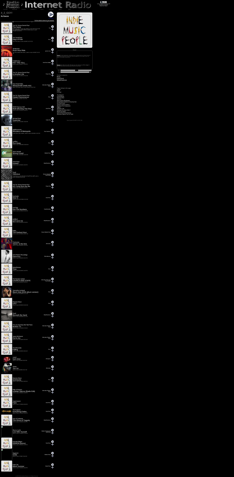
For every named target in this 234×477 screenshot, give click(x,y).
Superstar (16, 120)
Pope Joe (15, 464)
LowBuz (15, 141)
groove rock (48, 51)
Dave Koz (16, 256)
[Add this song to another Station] (52, 30)
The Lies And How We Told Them (23, 325)
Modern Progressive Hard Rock (46, 431)
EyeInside (16, 196)
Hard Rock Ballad (47, 62)
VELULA (59, 99)
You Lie (16, 368)
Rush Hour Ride (19, 50)
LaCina (59, 89)
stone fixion (16, 161)
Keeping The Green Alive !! (63, 110)
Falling (15, 349)
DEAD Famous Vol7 (19, 107)
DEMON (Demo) (19, 443)
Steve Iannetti (17, 151)
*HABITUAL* (16, 61)
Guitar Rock (48, 466)
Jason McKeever (18, 336)
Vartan (15, 366)
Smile (15, 455)
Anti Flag (15, 207)
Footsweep (16, 242)
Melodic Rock (48, 153)
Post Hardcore (47, 131)
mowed (15, 163)
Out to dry (16, 338)
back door (17, 359)
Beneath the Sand (20, 315)
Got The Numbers (20, 209)
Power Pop (48, 74)
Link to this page (50, 18)
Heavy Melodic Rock (46, 232)
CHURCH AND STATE (22, 281)
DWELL (59, 107)
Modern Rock (48, 454)
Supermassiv (17, 401)
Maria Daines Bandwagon (63, 100)
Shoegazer (48, 358)
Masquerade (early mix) (22, 86)
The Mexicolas (17, 348)
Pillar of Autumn (17, 389)
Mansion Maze (60, 97)
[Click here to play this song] (52, 27)
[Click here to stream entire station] (51, 17)
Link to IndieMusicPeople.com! (103, 3)
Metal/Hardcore (62, 80)
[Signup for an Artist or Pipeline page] (14, 9)
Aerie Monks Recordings (20, 255)
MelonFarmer (17, 267)
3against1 (15, 453)
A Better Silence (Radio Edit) (24, 391)
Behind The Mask (61, 111)
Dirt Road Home (61, 103)
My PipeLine (5, 16)
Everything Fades (20, 412)
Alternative (48, 243)
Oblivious (16, 174)
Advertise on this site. (103, 4)
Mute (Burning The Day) (22, 109)
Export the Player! (103, 5)
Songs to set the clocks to (63, 104)
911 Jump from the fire (21, 186)
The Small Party (17, 37)
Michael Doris (17, 118)
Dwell (58, 91)
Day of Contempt (18, 418)
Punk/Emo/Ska (47, 209)
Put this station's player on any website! (44, 20)
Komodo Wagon (17, 441)
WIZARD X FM (60, 108)
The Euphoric (17, 410)
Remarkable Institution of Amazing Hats (67, 102)
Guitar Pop (48, 119)
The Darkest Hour (20, 232)
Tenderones (16, 48)
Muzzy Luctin (17, 430)
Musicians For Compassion (63, 106)
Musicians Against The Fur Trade (65, 114)
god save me (18, 221)
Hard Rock (60, 78)
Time (15, 269)
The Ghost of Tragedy (21, 420)
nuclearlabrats (60, 96)
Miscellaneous (47, 256)
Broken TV (17, 327)
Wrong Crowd (18, 153)
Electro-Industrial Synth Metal (47, 175)
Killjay (14, 230)
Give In (15, 198)
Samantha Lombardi (19, 290)
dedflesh (15, 219)
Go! (90, 72)
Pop (50, 28)
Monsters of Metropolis (22, 131)
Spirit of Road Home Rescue (64, 112)
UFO (14, 304)
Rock (58, 77)
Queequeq (17, 380)
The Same (17, 27)
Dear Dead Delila (18, 84)
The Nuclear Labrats (19, 279)
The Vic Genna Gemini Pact (21, 25)
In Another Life (18, 74)
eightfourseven (17, 129)
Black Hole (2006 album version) (25, 292)
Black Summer (18, 466)
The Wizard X (60, 95)
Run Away (17, 143)
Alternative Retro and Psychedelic (46, 280)
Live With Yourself (20, 432)
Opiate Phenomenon (21, 97)
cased (14, 357)
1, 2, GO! (59, 92)
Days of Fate (18, 39)
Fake (15, 403)
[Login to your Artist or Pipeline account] (5, 9)
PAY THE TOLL (19, 63)
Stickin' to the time (20, 244)
